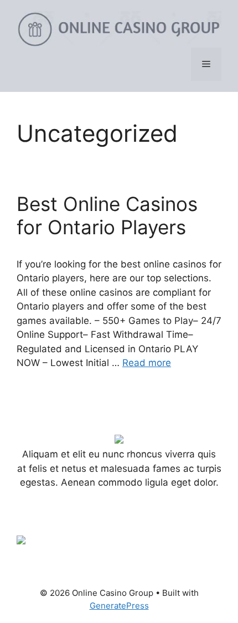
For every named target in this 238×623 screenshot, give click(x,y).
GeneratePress (119, 605)
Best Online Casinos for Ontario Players (107, 215)
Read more (146, 362)
